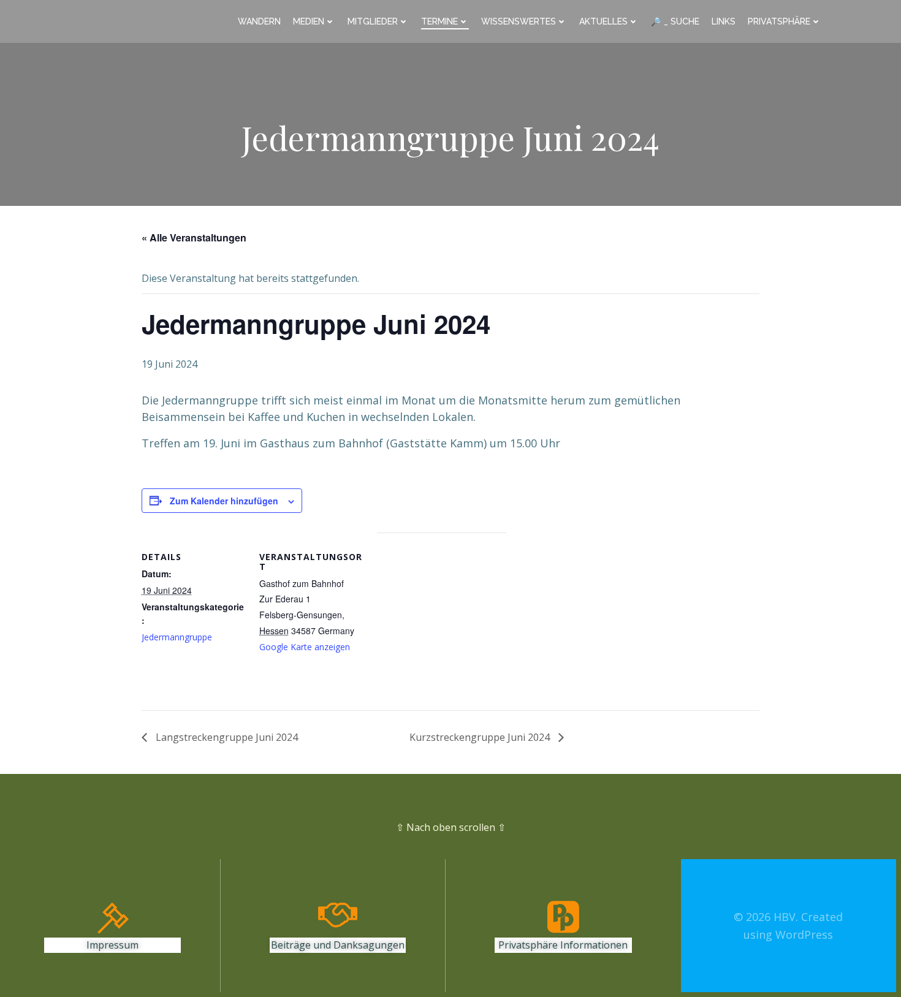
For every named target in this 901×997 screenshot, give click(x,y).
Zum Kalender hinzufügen (224, 501)
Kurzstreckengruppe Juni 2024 (480, 737)
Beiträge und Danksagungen (338, 945)
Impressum (112, 945)
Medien (308, 21)
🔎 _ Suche (675, 21)
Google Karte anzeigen (304, 647)
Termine (439, 21)
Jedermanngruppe (177, 637)
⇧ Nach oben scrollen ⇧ (451, 827)
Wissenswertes (518, 21)
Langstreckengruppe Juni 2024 (225, 737)
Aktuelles (603, 21)
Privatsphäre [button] (779, 21)
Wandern (259, 21)
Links (724, 21)
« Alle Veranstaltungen (194, 237)
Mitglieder (373, 21)
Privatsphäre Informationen (563, 945)
